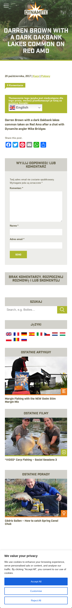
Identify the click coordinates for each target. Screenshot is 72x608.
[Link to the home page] (36, 11)
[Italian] (39, 334)
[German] (24, 334)
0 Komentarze (15, 85)
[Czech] (47, 334)
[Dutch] (54, 334)
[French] (16, 334)
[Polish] (8, 340)
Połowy (45, 76)
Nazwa (14, 225)
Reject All (36, 600)
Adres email (17, 239)
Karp (36, 76)
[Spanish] (31, 334)
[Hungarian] (62, 334)
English (21, 107)
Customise (36, 591)
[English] (8, 334)
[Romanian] (16, 340)
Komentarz (16, 188)
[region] (36, 579)
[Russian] (24, 340)
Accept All (36, 581)
